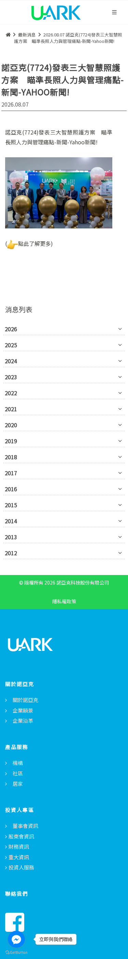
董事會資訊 (25, 825)
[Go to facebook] (16, 939)
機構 (18, 762)
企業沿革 (23, 720)
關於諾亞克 (25, 699)
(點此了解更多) (29, 243)
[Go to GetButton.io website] (16, 952)
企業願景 (23, 710)
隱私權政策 (64, 601)
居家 (18, 783)
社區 (18, 773)
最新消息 (27, 34)
